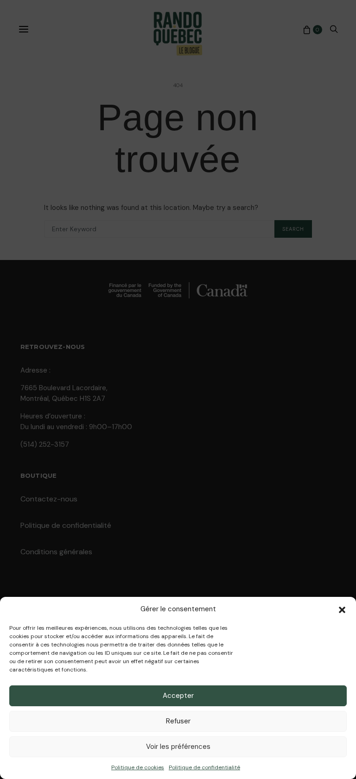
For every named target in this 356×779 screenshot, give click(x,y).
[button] (342, 609)
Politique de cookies (137, 767)
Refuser (178, 721)
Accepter (178, 695)
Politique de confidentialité (204, 767)
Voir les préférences (178, 746)
